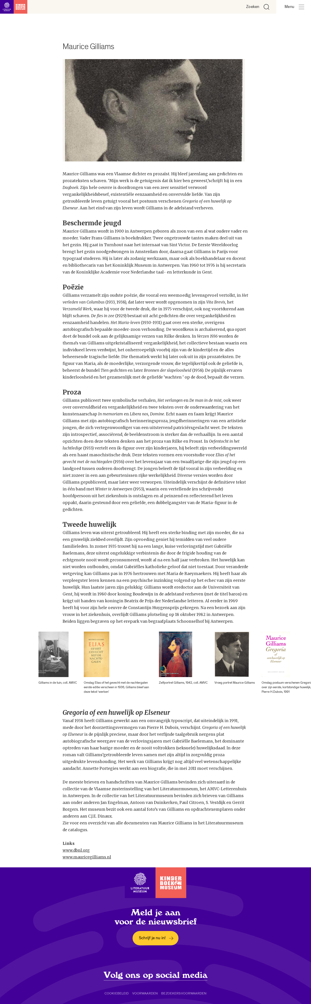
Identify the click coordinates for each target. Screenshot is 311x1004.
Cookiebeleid (117, 993)
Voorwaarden (145, 993)
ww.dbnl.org (78, 850)
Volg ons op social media (155, 975)
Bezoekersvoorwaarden (183, 993)
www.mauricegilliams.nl (87, 857)
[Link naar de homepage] (13, 7)
